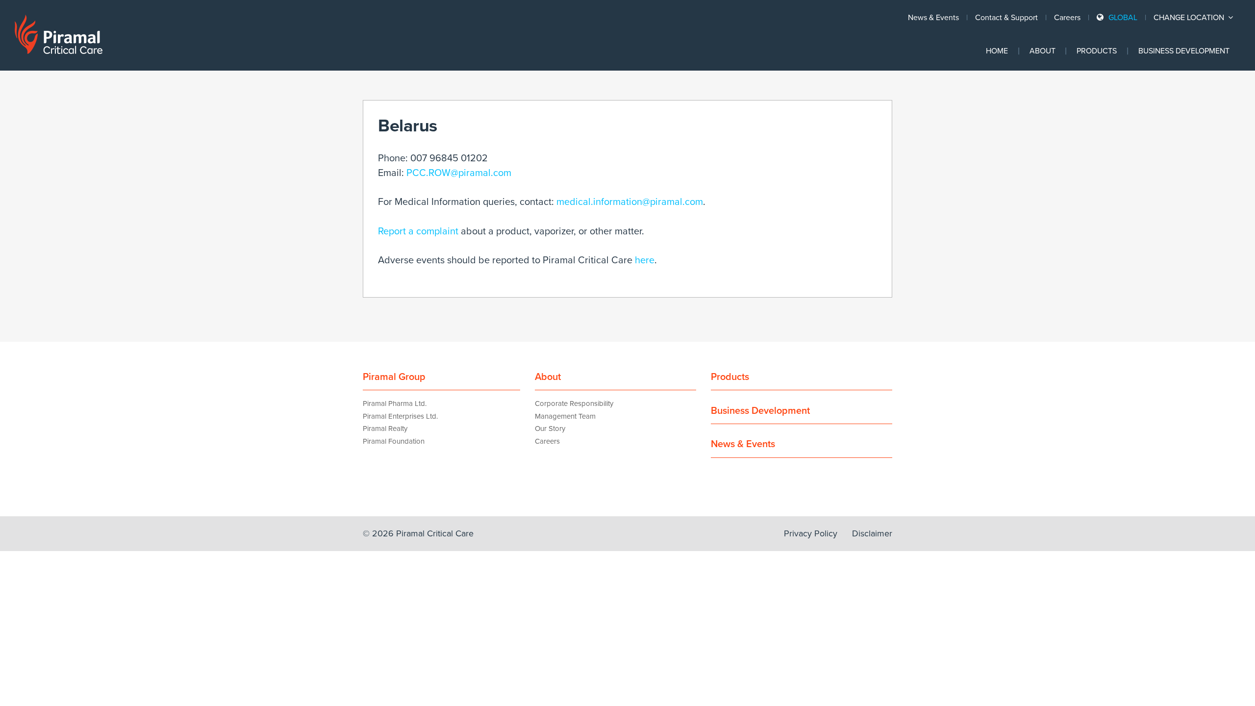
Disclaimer (872, 533)
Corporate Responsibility (574, 403)
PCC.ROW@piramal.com (458, 173)
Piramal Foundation (394, 441)
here (644, 260)
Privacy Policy (810, 533)
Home (997, 51)
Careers (1067, 18)
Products (1097, 51)
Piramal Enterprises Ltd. (400, 416)
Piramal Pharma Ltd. (395, 403)
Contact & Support (1006, 18)
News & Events (933, 18)
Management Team (565, 416)
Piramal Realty (385, 428)
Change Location (1190, 18)
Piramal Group (394, 377)
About (1042, 51)
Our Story (550, 428)
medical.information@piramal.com (629, 202)
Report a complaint (418, 231)
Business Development (1184, 51)
